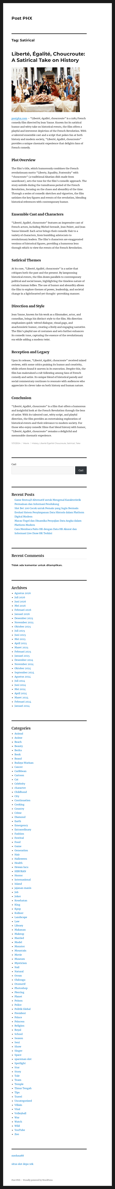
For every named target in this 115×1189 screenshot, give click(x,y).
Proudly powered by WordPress (38, 1180)
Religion (19, 1025)
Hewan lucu (21, 867)
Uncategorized (23, 1100)
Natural (19, 971)
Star (17, 1067)
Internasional (23, 879)
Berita (18, 750)
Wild (17, 1125)
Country (19, 808)
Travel (18, 1096)
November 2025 (24, 622)
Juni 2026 (20, 601)
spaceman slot (23, 1059)
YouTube (20, 1129)
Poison (19, 1000)
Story (18, 1071)
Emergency (21, 825)
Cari (14, 464)
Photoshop (21, 988)
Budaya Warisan (24, 762)
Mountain (20, 950)
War (17, 1117)
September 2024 (24, 672)
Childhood (21, 791)
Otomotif (20, 983)
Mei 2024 (20, 689)
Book (18, 754)
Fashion (19, 833)
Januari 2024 (22, 705)
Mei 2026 (20, 605)
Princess (19, 1021)
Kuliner (19, 912)
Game (18, 846)
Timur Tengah (23, 1088)
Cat (16, 779)
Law (17, 921)
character (20, 787)
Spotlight (20, 1063)
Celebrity (20, 783)
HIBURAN (20, 871)
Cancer (19, 766)
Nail (17, 967)
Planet (18, 996)
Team (18, 1079)
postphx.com (19, 118)
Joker (18, 896)
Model (18, 942)
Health (19, 862)
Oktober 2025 (23, 626)
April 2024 (21, 693)
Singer (18, 1050)
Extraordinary (23, 829)
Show (18, 1046)
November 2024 (24, 664)
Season (19, 1038)
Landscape (21, 917)
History (35, 443)
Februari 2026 (23, 609)
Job (16, 892)
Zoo (17, 1134)
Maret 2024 (21, 697)
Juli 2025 (20, 630)
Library (19, 925)
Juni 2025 (20, 634)
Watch (18, 1121)
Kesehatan (21, 900)
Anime (18, 737)
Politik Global (23, 1008)
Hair (17, 854)
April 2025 (21, 643)
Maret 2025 (21, 647)
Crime (18, 812)
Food (18, 842)
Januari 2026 (22, 614)
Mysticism (21, 963)
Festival (19, 837)
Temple (19, 1084)
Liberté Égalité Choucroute (53, 443)
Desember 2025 (24, 618)
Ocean (18, 975)
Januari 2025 (22, 655)
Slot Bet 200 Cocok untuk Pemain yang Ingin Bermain (46, 508)
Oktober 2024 (23, 668)
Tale (17, 1075)
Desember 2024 (24, 659)
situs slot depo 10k (22, 1163)
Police (18, 1004)
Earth (18, 821)
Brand (18, 758)
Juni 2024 (20, 684)
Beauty (19, 746)
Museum (20, 958)
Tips (17, 1092)
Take (78, 443)
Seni (17, 1042)
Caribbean (21, 771)
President (20, 1013)
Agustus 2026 (23, 593)
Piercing (19, 992)
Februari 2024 (23, 701)
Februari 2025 (23, 651)
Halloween (21, 858)
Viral (17, 1109)
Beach (18, 741)
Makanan (20, 929)
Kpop (18, 908)
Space (18, 1054)
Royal (18, 1029)
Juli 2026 (20, 597)
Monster (20, 946)
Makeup (19, 933)
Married (19, 938)
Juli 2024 (20, 680)
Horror (19, 875)
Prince (18, 1017)
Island (18, 883)
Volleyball (20, 1113)
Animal (19, 733)
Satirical (71, 443)
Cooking (19, 804)
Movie (26, 443)
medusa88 (18, 1155)
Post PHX (22, 18)
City (17, 796)
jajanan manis (23, 887)
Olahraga (20, 979)
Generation (21, 850)
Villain (18, 1104)
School (19, 1034)
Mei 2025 (20, 639)
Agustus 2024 (23, 676)
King (17, 904)
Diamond (20, 817)
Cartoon (19, 775)
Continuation (22, 800)
